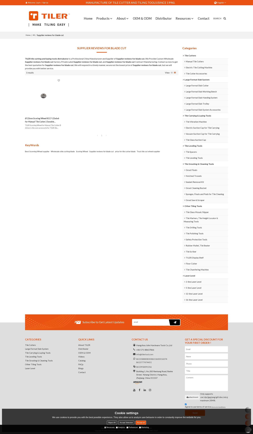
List (171, 72)
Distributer (83, 349)
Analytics (121, 427)
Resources (183, 18)
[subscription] (173, 322)
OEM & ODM (142, 18)
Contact (203, 18)
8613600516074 (159, 359)
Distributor (163, 18)
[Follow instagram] (150, 390)
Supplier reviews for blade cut (101, 151)
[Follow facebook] (139, 390)
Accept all (141, 423)
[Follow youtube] (134, 390)
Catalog (82, 360)
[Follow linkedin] (144, 390)
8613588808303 (144, 359)
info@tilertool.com (144, 354)
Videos (81, 356)
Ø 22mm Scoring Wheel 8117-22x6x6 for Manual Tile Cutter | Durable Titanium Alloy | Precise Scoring (42, 120)
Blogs (81, 368)
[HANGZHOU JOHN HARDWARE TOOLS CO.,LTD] (48, 18)
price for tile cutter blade (125, 151)
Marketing (145, 427)
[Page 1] (97, 135)
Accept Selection (126, 423)
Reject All (112, 423)
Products (103, 18)
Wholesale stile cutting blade (63, 151)
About (121, 18)
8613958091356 (144, 367)
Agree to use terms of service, (205, 406)
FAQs (80, 364)
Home (88, 18)
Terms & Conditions (218, 407)
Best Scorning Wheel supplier (37, 151)
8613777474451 (144, 362)
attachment (193, 397)
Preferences (133, 427)
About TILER (84, 345)
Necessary (110, 427)
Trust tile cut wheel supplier (148, 151)
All (34, 35)
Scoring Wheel (82, 151)
